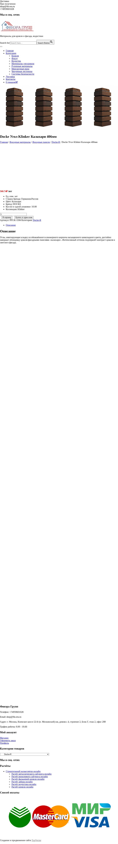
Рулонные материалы (22, 66)
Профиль (4, 743)
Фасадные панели (41, 142)
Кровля (15, 56)
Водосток (16, 61)
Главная (10, 50)
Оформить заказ (8, 740)
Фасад (15, 58)
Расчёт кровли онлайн (22, 787)
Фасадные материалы (20, 142)
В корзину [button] (27, 297)
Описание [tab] (11, 225)
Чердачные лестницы (22, 71)
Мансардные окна (20, 69)
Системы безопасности (23, 74)
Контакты (10, 79)
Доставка (10, 76)
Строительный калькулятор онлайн (23, 771)
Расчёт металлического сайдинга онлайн (32, 774)
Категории (11, 53)
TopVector (36, 840)
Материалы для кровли (23, 63)
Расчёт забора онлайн (22, 781)
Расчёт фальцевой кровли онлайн (28, 779)
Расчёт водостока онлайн (24, 784)
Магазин (4, 738)
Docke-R (56, 142)
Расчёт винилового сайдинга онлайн (30, 776)
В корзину (7, 217)
